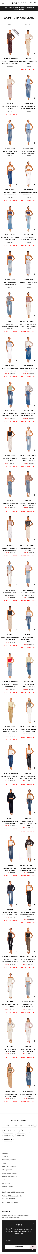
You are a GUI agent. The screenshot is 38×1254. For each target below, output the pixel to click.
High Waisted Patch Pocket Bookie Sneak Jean (10, 731)
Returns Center (7, 1186)
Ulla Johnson (10, 1091)
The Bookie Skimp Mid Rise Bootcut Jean (28, 194)
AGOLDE (28, 59)
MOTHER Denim (28, 104)
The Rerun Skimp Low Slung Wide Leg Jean (28, 107)
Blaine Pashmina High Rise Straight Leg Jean (28, 869)
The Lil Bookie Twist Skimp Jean (10, 152)
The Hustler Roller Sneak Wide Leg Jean (10, 239)
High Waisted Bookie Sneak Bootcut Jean (28, 415)
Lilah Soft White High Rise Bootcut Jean (28, 730)
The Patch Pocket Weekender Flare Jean (28, 239)
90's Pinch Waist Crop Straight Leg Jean (28, 504)
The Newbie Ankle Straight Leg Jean (28, 685)
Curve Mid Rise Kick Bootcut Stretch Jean (10, 914)
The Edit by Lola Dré (9, 1160)
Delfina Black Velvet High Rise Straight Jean (10, 961)
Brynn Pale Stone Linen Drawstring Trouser (28, 325)
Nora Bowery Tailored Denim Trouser (10, 685)
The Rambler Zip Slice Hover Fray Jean (28, 594)
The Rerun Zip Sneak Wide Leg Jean (28, 283)
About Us (5, 1156)
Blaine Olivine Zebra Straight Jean (28, 961)
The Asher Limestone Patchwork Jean (10, 1095)
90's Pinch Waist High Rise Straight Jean (10, 549)
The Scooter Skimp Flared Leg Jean (10, 594)
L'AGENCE (10, 635)
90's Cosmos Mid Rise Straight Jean (28, 1050)
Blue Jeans (26, 1131)
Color (6, 1125)
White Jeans (8, 1140)
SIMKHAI (28, 635)
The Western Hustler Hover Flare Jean (28, 152)
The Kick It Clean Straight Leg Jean (9, 194)
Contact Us (6, 1183)
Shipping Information (9, 1173)
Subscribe (19, 1247)
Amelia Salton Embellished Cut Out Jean (28, 640)
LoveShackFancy (28, 1002)
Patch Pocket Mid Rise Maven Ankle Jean (10, 370)
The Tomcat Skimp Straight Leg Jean (9, 283)
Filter (9, 25)
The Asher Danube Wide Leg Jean (28, 1095)
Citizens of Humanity (10, 59)
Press (4, 1163)
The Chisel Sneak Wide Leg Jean (10, 459)
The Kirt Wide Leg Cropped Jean (10, 1050)
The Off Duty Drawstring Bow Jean (10, 325)
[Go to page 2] (23, 1107)
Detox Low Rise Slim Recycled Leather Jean (28, 777)
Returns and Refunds (9, 1176)
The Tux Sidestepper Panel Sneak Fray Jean (10, 415)
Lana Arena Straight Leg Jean (28, 63)
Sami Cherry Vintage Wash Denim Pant (28, 1005)
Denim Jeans (8, 1135)
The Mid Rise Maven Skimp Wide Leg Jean (28, 370)
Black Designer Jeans (11, 1131)
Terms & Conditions (9, 1166)
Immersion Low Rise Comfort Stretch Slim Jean (28, 915)
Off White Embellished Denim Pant (10, 1005)
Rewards (5, 1153)
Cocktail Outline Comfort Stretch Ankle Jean (28, 823)
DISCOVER (21, 9)
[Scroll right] (35, 1125)
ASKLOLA (33, 1247)
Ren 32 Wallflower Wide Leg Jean (10, 107)
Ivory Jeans (20, 1135)
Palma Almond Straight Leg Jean (28, 549)
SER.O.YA (10, 1046)
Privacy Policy (7, 1170)
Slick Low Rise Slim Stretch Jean (9, 869)
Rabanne (10, 1002)
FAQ (3, 1180)
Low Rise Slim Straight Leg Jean (10, 504)
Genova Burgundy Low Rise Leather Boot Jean (10, 63)
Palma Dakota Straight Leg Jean (9, 777)
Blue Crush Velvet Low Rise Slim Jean (10, 822)
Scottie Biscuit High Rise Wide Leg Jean (10, 639)
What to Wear (18, 1125)
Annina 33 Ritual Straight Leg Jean (28, 459)
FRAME (10, 321)
